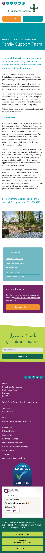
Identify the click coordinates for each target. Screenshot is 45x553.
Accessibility (8, 450)
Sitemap (6, 454)
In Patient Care (11, 268)
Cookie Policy (8, 435)
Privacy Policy (8, 431)
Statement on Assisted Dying (15, 446)
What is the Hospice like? (15, 263)
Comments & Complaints (13, 458)
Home (4, 39)
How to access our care (15, 277)
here (23, 527)
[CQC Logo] (11, 492)
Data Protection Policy (12, 442)
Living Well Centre (12, 272)
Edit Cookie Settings (11, 438)
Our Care (13, 39)
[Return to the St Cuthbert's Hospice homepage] (22, 8)
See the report (11, 511)
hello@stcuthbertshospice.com (16, 421)
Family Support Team (14, 259)
